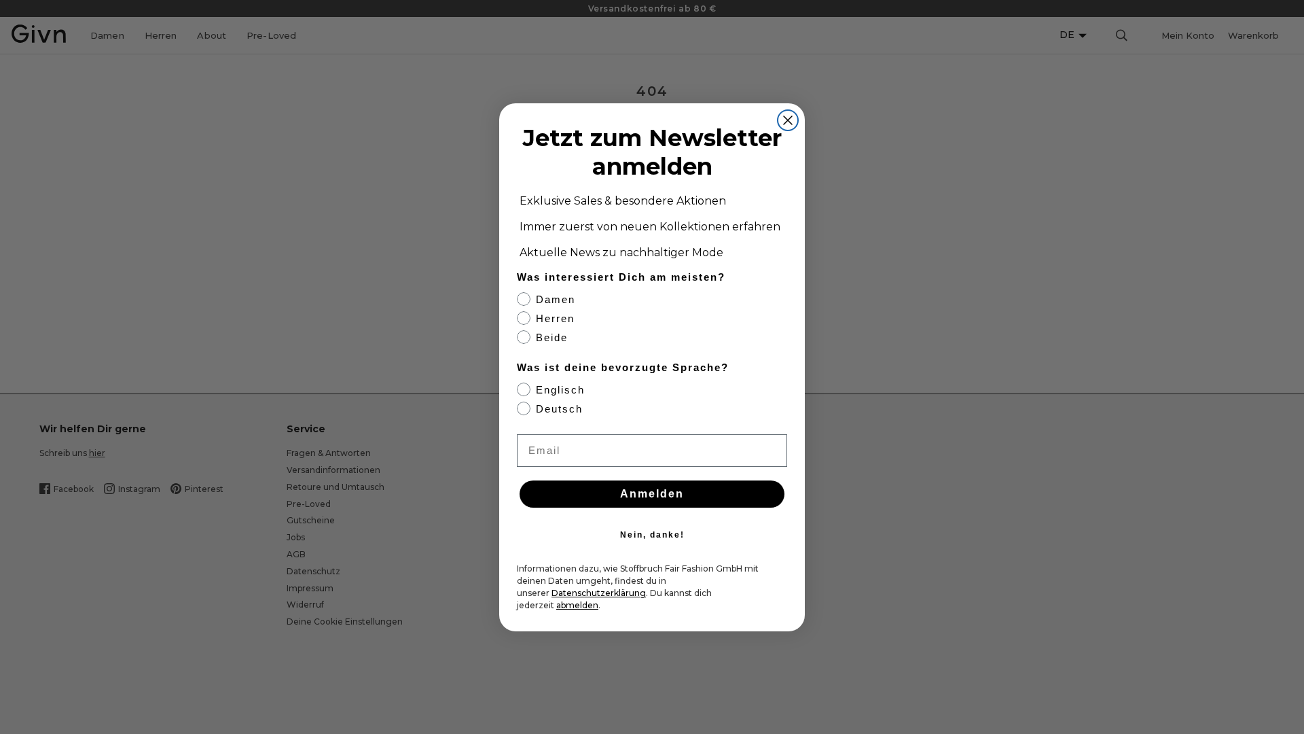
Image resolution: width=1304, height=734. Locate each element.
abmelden (577, 605)
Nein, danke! (652, 535)
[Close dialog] (788, 120)
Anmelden (652, 494)
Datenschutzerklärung (598, 593)
